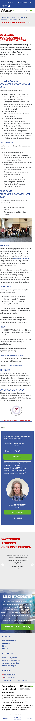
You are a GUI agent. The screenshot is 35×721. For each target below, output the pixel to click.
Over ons (5, 649)
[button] (30, 10)
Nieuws (4, 646)
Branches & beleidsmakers (11, 660)
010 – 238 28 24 (17, 518)
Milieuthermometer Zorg (21, 258)
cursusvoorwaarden (15, 365)
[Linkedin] (9, 6)
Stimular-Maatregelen (9, 666)
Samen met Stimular (18, 17)
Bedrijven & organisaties (10, 658)
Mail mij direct (17, 512)
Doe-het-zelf (6, 643)
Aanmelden (17, 457)
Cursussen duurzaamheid (9, 20)
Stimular (6, 17)
